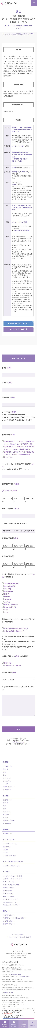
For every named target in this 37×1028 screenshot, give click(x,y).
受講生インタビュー (8, 787)
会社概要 (5, 850)
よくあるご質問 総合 (9, 856)
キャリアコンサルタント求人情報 (12, 876)
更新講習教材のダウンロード (10, 902)
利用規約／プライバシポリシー (11, 905)
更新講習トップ (7, 800)
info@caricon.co (18, 742)
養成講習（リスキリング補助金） (15, 918)
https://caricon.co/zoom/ (21, 230)
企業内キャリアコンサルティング (12, 879)
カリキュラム (7, 781)
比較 (4, 775)
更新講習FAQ (7, 823)
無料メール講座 (7, 891)
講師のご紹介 (7, 847)
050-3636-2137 (8, 993)
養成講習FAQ (7, 790)
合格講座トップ (7, 833)
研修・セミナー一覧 (8, 882)
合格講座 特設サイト (9, 921)
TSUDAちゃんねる (8, 894)
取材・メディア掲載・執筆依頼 (11, 885)
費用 (4, 772)
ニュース (5, 852)
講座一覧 (5, 769)
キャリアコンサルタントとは (11, 866)
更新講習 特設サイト (9, 924)
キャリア (5, 784)
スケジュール (7, 778)
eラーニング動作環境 (8, 896)
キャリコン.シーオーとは (10, 844)
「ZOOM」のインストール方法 (10, 899)
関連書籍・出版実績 (8, 888)
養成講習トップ (7, 766)
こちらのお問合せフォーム (22, 976)
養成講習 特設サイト (9, 915)
